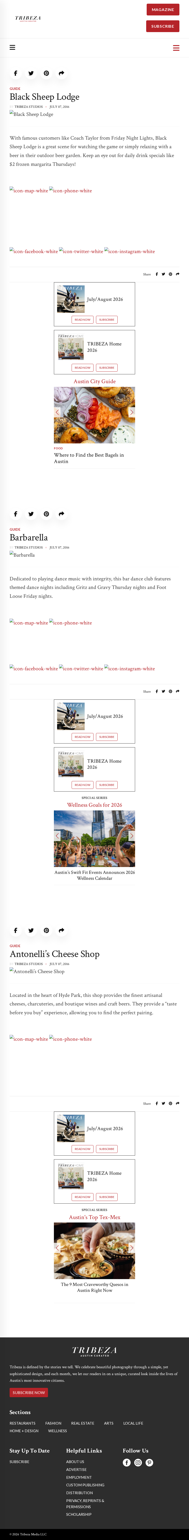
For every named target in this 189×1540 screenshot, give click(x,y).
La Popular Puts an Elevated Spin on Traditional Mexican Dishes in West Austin (94, 1290)
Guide (15, 88)
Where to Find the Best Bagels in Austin (89, 458)
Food (58, 448)
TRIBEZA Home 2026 (104, 347)
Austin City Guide (95, 381)
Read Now (82, 319)
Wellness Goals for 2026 (94, 805)
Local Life (19, 1364)
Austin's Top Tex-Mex (94, 1217)
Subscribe (106, 319)
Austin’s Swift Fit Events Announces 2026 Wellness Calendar (94, 875)
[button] (57, 412)
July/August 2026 (105, 299)
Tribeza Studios (29, 107)
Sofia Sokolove (28, 1391)
